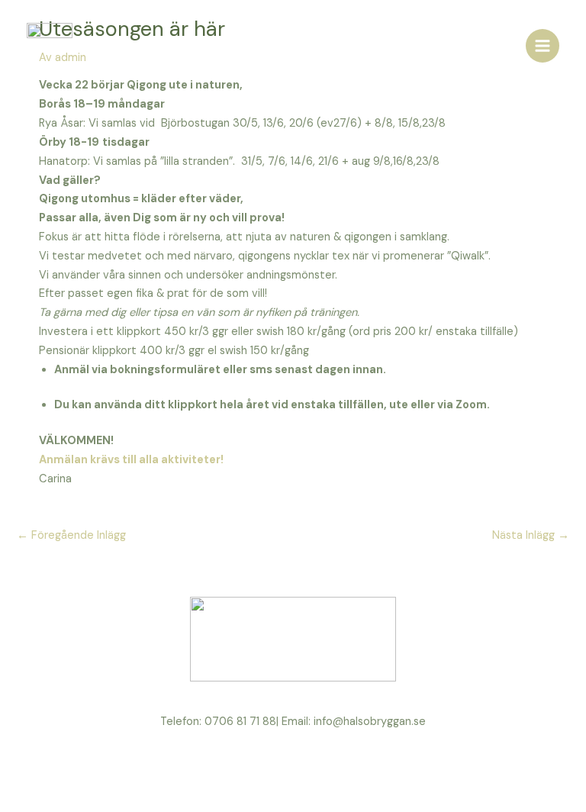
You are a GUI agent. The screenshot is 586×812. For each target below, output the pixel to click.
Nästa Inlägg (530, 535)
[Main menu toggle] (542, 46)
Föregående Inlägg (71, 535)
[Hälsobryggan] (49, 46)
